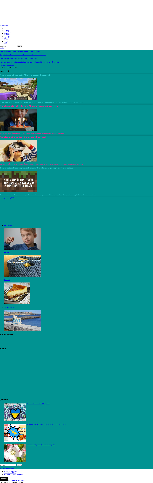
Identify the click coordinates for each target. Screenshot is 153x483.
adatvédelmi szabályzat (10, 473)
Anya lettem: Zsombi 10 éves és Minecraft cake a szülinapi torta (23, 55)
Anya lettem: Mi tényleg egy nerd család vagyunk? (18, 58)
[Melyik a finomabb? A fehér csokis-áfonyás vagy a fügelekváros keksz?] (15, 433)
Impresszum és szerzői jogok (12, 471)
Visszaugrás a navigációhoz (7, 198)
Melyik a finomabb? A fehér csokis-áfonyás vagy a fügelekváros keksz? (47, 424)
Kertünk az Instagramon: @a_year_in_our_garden (41, 445)
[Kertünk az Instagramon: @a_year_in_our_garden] (15, 453)
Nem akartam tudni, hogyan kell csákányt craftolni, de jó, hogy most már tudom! (29, 62)
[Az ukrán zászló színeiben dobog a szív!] (15, 412)
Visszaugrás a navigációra (7, 65)
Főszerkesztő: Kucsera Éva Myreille (14, 474)
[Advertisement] (53, 12)
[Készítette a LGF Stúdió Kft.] (17, 480)
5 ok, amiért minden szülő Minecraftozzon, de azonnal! (20, 51)
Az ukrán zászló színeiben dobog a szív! (38, 404)
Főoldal (2, 48)
